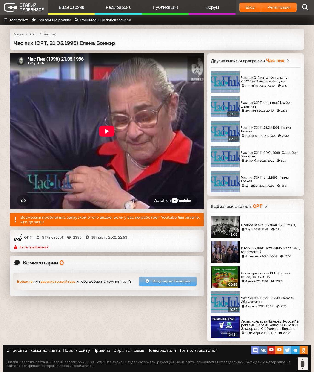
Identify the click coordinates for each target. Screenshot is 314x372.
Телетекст (18, 20)
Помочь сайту (76, 350)
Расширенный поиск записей (105, 20)
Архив (18, 34)
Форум (212, 7)
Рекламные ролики (54, 20)
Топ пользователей (198, 350)
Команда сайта (45, 350)
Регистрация (279, 7)
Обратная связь (128, 350)
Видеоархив (71, 7)
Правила (101, 350)
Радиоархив (118, 7)
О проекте (16, 350)
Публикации (165, 7)
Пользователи (161, 350)
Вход (250, 7)
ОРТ (33, 34)
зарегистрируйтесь (58, 281)
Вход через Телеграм (171, 281)
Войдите (25, 281)
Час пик (50, 34)
